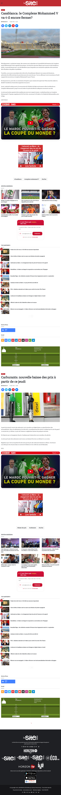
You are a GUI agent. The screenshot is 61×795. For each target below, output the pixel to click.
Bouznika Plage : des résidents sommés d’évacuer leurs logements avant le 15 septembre (32, 276)
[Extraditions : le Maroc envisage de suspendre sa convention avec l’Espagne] (5, 271)
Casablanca (18, 179)
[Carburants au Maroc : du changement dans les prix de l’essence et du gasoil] (5, 265)
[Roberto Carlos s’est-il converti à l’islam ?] (51, 208)
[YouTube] (31, 747)
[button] (30, 122)
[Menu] (2, 3)
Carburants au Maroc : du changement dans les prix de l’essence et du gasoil (29, 262)
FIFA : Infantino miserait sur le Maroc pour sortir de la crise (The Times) (27, 289)
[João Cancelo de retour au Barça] (51, 194)
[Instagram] (35, 747)
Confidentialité (35, 237)
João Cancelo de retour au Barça (49, 200)
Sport (3, 9)
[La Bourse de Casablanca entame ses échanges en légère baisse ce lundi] (5, 298)
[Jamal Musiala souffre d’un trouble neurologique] (10, 208)
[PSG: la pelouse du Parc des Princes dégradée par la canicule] (30, 194)
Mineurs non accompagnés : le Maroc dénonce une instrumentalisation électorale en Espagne (33, 309)
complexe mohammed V (32, 179)
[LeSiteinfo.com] (30, 3)
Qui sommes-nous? (27, 790)
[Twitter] (6, 25)
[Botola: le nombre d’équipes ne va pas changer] (10, 194)
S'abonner (37, 233)
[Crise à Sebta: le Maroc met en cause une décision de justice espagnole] (5, 258)
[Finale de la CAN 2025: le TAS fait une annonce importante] (5, 251)
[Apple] (33, 747)
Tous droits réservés (46, 787)
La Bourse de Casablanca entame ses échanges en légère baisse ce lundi (27, 295)
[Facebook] (2, 25)
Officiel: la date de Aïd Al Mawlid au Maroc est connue (23, 302)
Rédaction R (4, 21)
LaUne (44, 179)
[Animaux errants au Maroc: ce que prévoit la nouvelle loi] (5, 284)
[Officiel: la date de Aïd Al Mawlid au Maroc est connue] (5, 304)
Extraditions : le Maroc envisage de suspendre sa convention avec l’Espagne (29, 269)
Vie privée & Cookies (17, 790)
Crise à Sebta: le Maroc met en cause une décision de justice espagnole (27, 256)
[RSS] (22, 747)
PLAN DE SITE (45, 790)
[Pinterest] (13, 25)
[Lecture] (30, 123)
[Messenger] (16, 25)
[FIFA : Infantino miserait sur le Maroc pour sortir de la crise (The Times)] (5, 291)
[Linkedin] (9, 25)
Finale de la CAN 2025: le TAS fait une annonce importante (24, 249)
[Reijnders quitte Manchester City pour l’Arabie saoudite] (30, 208)
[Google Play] (37, 747)
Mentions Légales (37, 790)
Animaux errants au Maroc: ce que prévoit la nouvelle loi (24, 282)
